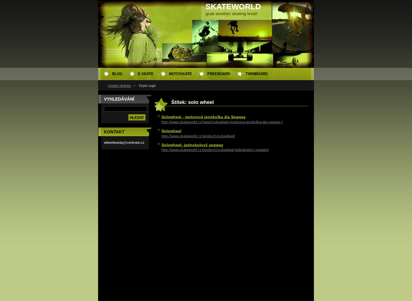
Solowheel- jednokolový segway (192, 145)
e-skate (146, 74)
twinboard (257, 74)
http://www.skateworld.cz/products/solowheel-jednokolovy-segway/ (215, 150)
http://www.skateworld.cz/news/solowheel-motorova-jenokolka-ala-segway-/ (222, 122)
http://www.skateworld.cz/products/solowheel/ (198, 136)
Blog (117, 74)
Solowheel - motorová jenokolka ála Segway (203, 117)
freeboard (218, 74)
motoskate (180, 74)
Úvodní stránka (119, 85)
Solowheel (171, 131)
